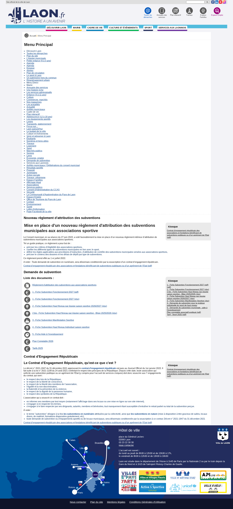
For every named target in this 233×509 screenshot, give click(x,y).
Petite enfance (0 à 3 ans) (39, 61)
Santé (29, 207)
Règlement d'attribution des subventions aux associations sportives (64, 285)
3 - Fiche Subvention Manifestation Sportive (53, 320)
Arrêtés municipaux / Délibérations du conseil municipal (53, 165)
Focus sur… (32, 126)
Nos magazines (34, 102)
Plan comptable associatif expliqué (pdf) (184, 312)
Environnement (34, 204)
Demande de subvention (38, 160)
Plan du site (32, 56)
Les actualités (33, 104)
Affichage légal (34, 182)
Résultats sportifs (35, 168)
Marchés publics (34, 151)
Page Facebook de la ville (39, 211)
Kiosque (31, 68)
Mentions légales (116, 502)
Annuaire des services (37, 87)
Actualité (31, 107)
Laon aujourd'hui (35, 129)
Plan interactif (33, 114)
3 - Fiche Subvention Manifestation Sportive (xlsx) (188, 301)
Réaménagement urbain (38, 80)
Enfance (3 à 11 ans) (36, 95)
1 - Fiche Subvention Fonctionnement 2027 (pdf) (55, 292)
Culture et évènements (123, 27)
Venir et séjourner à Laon (39, 136)
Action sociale (33, 175)
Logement (31, 146)
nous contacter (126, 445)
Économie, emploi (35, 158)
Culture (30, 97)
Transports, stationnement (39, 124)
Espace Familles (35, 180)
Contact (30, 202)
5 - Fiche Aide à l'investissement (47, 334)
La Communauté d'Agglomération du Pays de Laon (51, 194)
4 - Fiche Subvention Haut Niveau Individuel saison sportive (61, 327)
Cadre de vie (94, 27)
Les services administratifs (39, 92)
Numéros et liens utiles (37, 141)
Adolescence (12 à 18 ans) (39, 117)
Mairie (77, 27)
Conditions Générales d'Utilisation (147, 502)
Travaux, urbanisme (36, 177)
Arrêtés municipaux (36, 109)
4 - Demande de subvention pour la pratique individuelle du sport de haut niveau (186, 304)
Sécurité (31, 192)
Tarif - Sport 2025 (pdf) (176, 314)
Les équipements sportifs (38, 119)
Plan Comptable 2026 (42, 341)
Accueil (33, 36)
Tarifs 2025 (37, 348)
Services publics (34, 187)
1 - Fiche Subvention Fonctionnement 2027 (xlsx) (188, 289)
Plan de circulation (35, 73)
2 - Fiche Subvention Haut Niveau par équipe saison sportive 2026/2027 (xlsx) (186, 297)
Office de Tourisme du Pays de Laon (44, 199)
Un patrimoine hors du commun (41, 78)
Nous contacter (78, 502)
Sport (148, 27)
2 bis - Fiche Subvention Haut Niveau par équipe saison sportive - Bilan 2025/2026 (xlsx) (187, 293)
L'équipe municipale (36, 58)
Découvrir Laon (56, 27)
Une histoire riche (35, 90)
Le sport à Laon (34, 75)
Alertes (30, 70)
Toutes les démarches (37, 53)
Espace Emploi (34, 197)
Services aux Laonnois (172, 27)
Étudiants (31, 138)
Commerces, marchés (37, 100)
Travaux (30, 143)
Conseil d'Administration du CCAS (43, 190)
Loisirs (30, 121)
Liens (29, 155)
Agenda (30, 63)
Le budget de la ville (36, 131)
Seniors (30, 153)
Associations (33, 185)
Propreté (31, 170)
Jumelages (32, 173)
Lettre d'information (36, 209)
